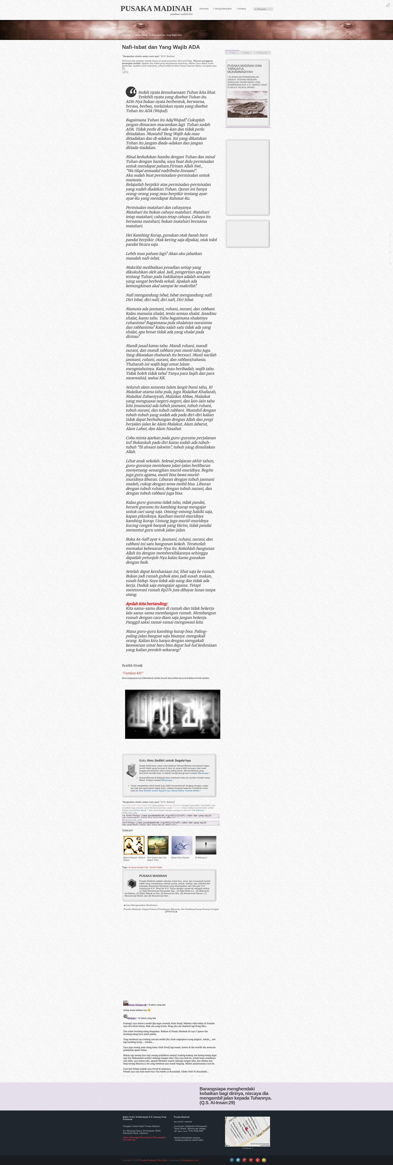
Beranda (126, 35)
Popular (262, 52)
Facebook (232, 1160)
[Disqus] (170, 958)
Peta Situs (162, 1160)
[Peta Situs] (140, 810)
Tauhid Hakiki (141, 35)
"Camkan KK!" (132, 673)
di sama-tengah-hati (138, 867)
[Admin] (200, 810)
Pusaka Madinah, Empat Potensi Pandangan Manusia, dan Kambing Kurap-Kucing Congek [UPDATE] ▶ (171, 910)
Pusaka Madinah (156, 8)
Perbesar (247, 1148)
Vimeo (257, 1160)
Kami (232, 52)
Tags (246, 52)
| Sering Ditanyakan (222, 8)
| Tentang (241, 8)
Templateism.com (190, 1160)
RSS (264, 1160)
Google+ (244, 1160)
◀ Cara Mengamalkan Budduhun (141, 905)
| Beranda (203, 8)
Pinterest (251, 1160)
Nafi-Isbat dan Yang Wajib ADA (137, 805)
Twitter (238, 1160)
